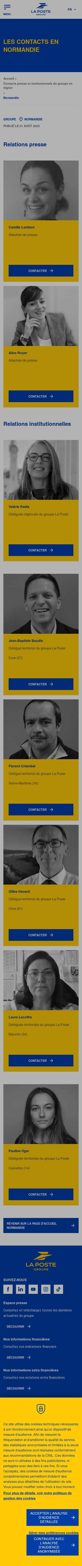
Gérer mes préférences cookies (54, 1533)
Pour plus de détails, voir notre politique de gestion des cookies (37, 1496)
